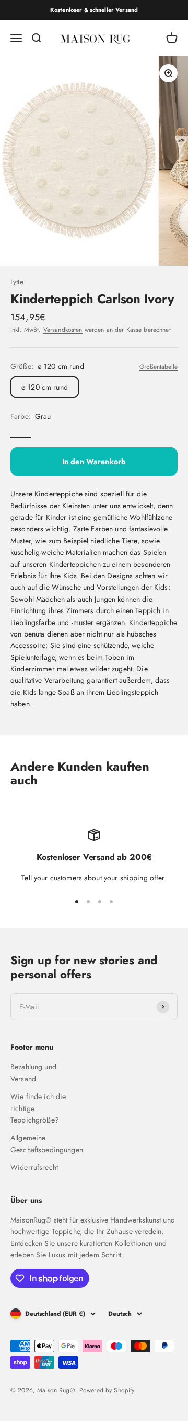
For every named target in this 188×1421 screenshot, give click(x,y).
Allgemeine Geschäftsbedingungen (46, 1143)
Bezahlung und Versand (33, 1072)
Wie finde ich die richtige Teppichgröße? (38, 1108)
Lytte (17, 282)
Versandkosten (63, 329)
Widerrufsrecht (34, 1167)
